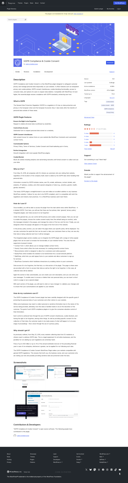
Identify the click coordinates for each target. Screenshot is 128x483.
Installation (36, 72)
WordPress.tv (58, 462)
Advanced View (89, 117)
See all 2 (112, 97)
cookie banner (110, 101)
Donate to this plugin (91, 181)
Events (78, 456)
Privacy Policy (110, 112)
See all (112, 149)
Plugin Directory (11, 9)
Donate (79, 459)
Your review (88, 149)
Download (110, 62)
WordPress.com (105, 454)
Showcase (33, 454)
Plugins (32, 459)
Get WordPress (120, 3)
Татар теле (27, 472)
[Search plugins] (25, 19)
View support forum (90, 163)
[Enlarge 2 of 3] (77, 368)
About (8, 454)
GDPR (112, 105)
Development (48, 72)
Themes (32, 456)
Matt (102, 456)
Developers (56, 459)
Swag (78, 462)
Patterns (32, 462)
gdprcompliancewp (32, 64)
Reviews (26, 72)
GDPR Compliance (109, 109)
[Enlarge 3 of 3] (77, 393)
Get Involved (80, 454)
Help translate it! (78, 13)
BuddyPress (104, 462)
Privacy (9, 462)
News (8, 456)
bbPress (103, 459)
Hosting (9, 459)
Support (112, 72)
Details (17, 72)
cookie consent (105, 105)
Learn (55, 454)
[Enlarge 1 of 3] (43, 368)
